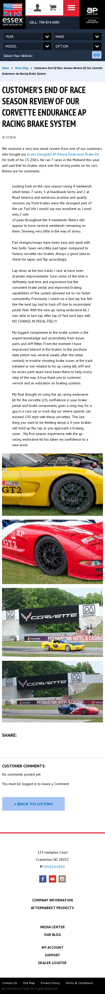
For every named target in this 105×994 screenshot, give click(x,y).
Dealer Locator (52, 963)
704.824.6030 (54, 866)
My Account (52, 947)
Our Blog (52, 934)
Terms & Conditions (79, 983)
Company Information (52, 900)
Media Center (52, 927)
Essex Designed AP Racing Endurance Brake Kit (63, 154)
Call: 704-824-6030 (44, 22)
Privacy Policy (50, 983)
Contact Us (9, 983)
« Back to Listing (33, 803)
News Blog (21, 68)
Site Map (29, 983)
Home (5, 68)
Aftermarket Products (52, 908)
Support (52, 955)
